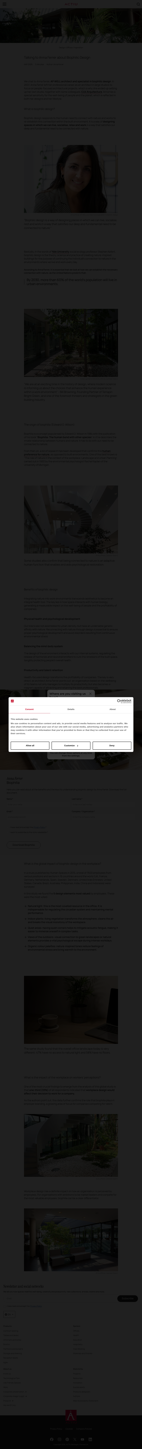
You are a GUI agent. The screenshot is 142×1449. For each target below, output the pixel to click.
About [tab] (113, 709)
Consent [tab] (29, 709)
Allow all (30, 745)
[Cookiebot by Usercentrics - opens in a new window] (119, 701)
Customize (69, 745)
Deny (112, 745)
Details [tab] (71, 709)
